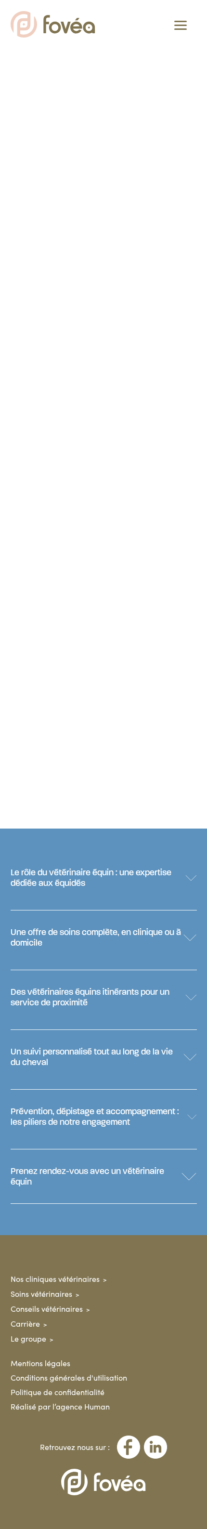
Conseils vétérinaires (47, 1309)
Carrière (25, 1323)
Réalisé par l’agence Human (60, 1406)
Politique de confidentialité (57, 1392)
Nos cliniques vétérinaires (55, 1279)
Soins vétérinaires (41, 1294)
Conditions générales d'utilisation (69, 1377)
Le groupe (28, 1338)
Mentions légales (40, 1363)
